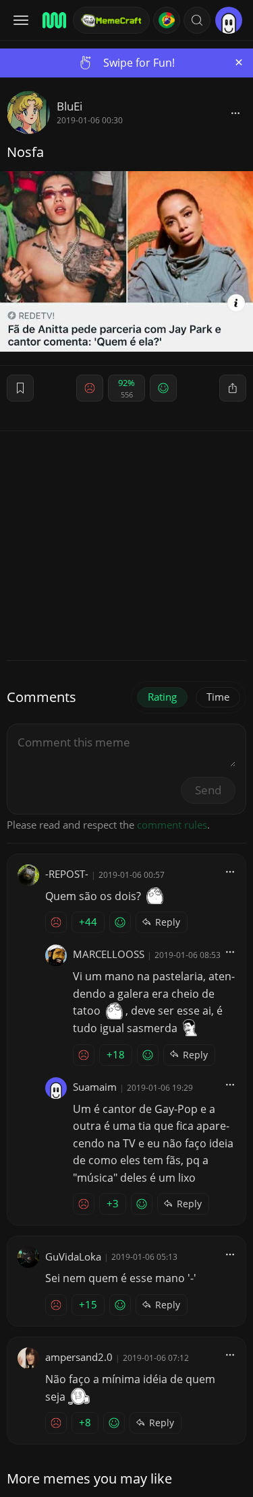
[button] (197, 20)
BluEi (69, 106)
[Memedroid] (53, 20)
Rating (162, 696)
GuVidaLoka (73, 1256)
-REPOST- (67, 874)
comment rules (172, 824)
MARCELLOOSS (108, 954)
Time (217, 696)
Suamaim (94, 1086)
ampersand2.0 (79, 1357)
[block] (235, 112)
